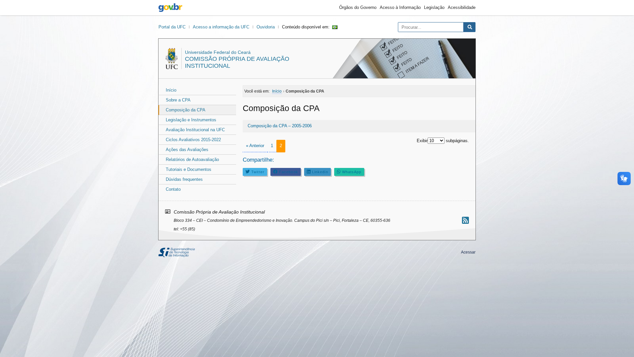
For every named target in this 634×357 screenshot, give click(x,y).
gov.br (170, 7)
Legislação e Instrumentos (191, 119)
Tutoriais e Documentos (188, 169)
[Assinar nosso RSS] (465, 220)
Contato (173, 189)
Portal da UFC (172, 26)
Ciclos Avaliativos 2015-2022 (193, 139)
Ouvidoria (266, 26)
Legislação (434, 7)
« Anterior (255, 145)
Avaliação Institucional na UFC (195, 129)
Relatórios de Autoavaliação (192, 159)
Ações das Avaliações (187, 149)
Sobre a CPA (178, 100)
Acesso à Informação (400, 7)
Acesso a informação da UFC (221, 26)
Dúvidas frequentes (184, 179)
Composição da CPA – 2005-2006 (280, 125)
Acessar (468, 252)
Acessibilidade (462, 7)
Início (171, 90)
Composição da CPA (185, 109)
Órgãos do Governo (357, 7)
